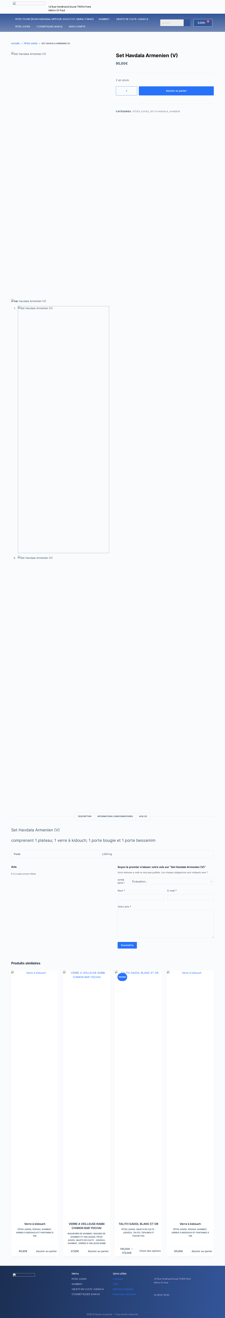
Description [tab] (84, 816)
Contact (118, 1279)
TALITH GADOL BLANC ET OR (138, 1224)
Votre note (121, 881)
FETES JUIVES (22, 26)
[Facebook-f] (176, 1305)
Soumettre (127, 945)
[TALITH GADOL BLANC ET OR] (138, 1094)
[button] (105, 19)
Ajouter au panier (176, 90)
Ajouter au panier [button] (46, 1251)
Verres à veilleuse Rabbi (92, 1243)
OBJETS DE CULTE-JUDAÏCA (132, 19)
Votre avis (124, 906)
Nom (121, 890)
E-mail (172, 890)
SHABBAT (104, 19)
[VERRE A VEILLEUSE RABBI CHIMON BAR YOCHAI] (86, 1094)
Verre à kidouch (34, 1224)
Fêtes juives (141, 111)
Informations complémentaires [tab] (115, 816)
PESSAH (36, 1229)
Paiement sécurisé (124, 1294)
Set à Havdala (159, 111)
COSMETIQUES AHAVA (49, 26)
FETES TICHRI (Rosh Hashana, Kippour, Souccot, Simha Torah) (54, 19)
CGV (115, 1284)
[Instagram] (185, 1305)
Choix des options (150, 1250)
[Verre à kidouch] (34, 1094)
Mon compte (77, 26)
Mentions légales (123, 1289)
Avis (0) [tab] (143, 816)
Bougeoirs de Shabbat (80, 1233)
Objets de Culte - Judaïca (90, 1240)
